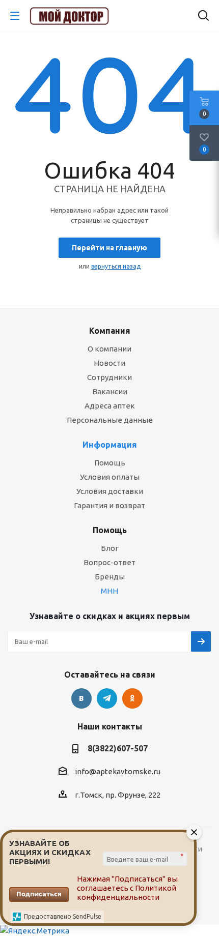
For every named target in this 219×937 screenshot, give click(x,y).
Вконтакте (81, 698)
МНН (109, 591)
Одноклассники (132, 698)
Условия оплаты (110, 477)
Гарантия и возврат (109, 505)
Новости (109, 363)
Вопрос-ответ (109, 562)
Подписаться (39, 893)
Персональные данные (110, 420)
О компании (109, 348)
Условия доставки (109, 491)
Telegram (107, 698)
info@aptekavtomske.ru (117, 771)
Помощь (109, 462)
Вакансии (109, 391)
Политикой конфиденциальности (126, 892)
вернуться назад (116, 266)
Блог (110, 548)
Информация (110, 444)
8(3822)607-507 (118, 748)
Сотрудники (109, 377)
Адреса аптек (110, 405)
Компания (109, 330)
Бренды (110, 576)
